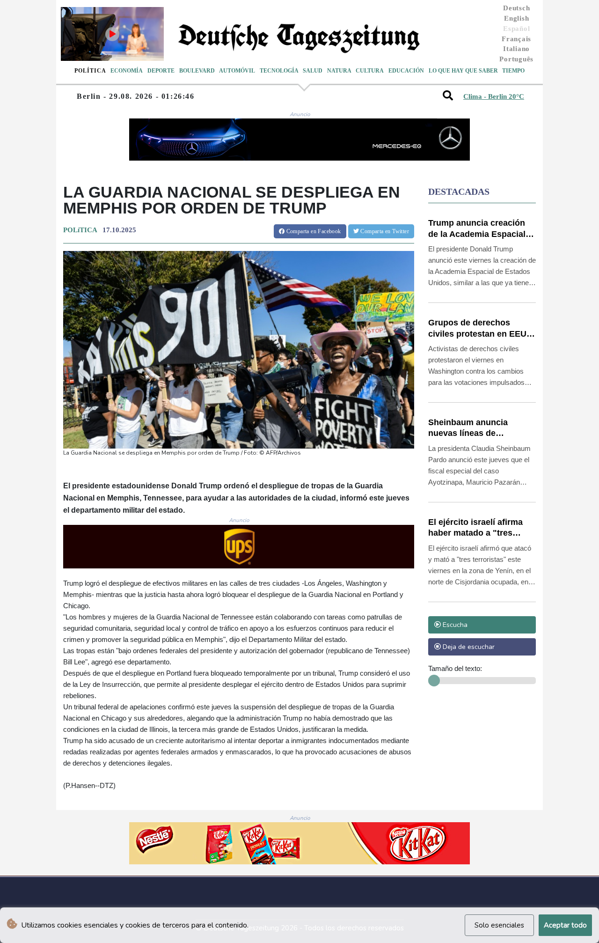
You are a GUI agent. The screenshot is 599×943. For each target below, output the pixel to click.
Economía (126, 70)
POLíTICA (80, 230)
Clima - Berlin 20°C (493, 96)
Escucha (454, 624)
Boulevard (197, 70)
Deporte (161, 70)
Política (90, 70)
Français (516, 39)
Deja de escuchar (468, 646)
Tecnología (279, 70)
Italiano (516, 48)
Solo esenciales (499, 925)
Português (516, 59)
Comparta (313, 231)
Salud (312, 70)
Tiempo (513, 70)
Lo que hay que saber (463, 70)
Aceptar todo (565, 925)
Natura (339, 70)
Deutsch (516, 8)
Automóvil (237, 70)
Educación (406, 70)
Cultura (370, 70)
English (516, 18)
